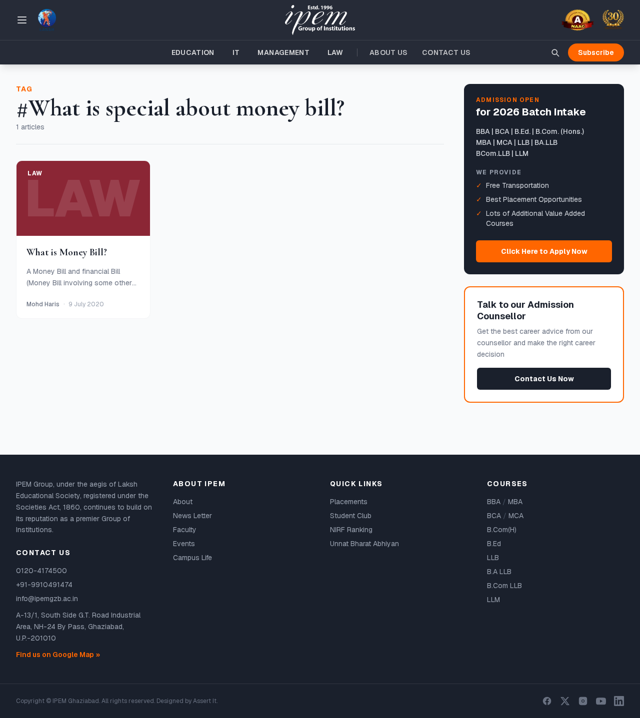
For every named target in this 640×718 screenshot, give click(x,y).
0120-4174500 (41, 570)
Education (193, 52)
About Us (389, 52)
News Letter (192, 515)
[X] (565, 701)
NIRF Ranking (351, 529)
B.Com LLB (504, 585)
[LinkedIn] (619, 701)
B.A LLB (499, 571)
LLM (493, 599)
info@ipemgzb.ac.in (47, 598)
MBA (515, 501)
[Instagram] (583, 701)
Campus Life (192, 557)
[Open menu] (22, 20)
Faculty (184, 529)
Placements (349, 501)
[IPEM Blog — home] (320, 20)
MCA (516, 515)
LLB (493, 557)
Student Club (351, 515)
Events (184, 543)
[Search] (555, 52)
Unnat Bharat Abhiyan (364, 543)
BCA (494, 515)
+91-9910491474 (44, 584)
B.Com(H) (501, 529)
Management (284, 52)
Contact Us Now (544, 378)
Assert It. (205, 701)
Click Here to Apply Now (544, 251)
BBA (493, 501)
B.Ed (494, 543)
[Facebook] (547, 701)
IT (236, 52)
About (182, 501)
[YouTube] (601, 701)
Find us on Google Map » (58, 654)
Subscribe (596, 52)
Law (335, 52)
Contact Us (446, 52)
